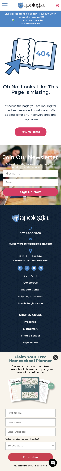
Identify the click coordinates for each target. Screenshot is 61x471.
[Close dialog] (55, 357)
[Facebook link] (20, 268)
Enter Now (30, 457)
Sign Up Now (30, 192)
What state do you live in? (22, 439)
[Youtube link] (34, 268)
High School (30, 342)
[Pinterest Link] (41, 268)
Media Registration (30, 303)
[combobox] (30, 446)
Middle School (30, 335)
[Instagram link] (27, 268)
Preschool (30, 321)
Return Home (31, 131)
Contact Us (30, 282)
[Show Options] (53, 446)
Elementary (30, 328)
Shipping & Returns (30, 296)
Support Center (30, 289)
